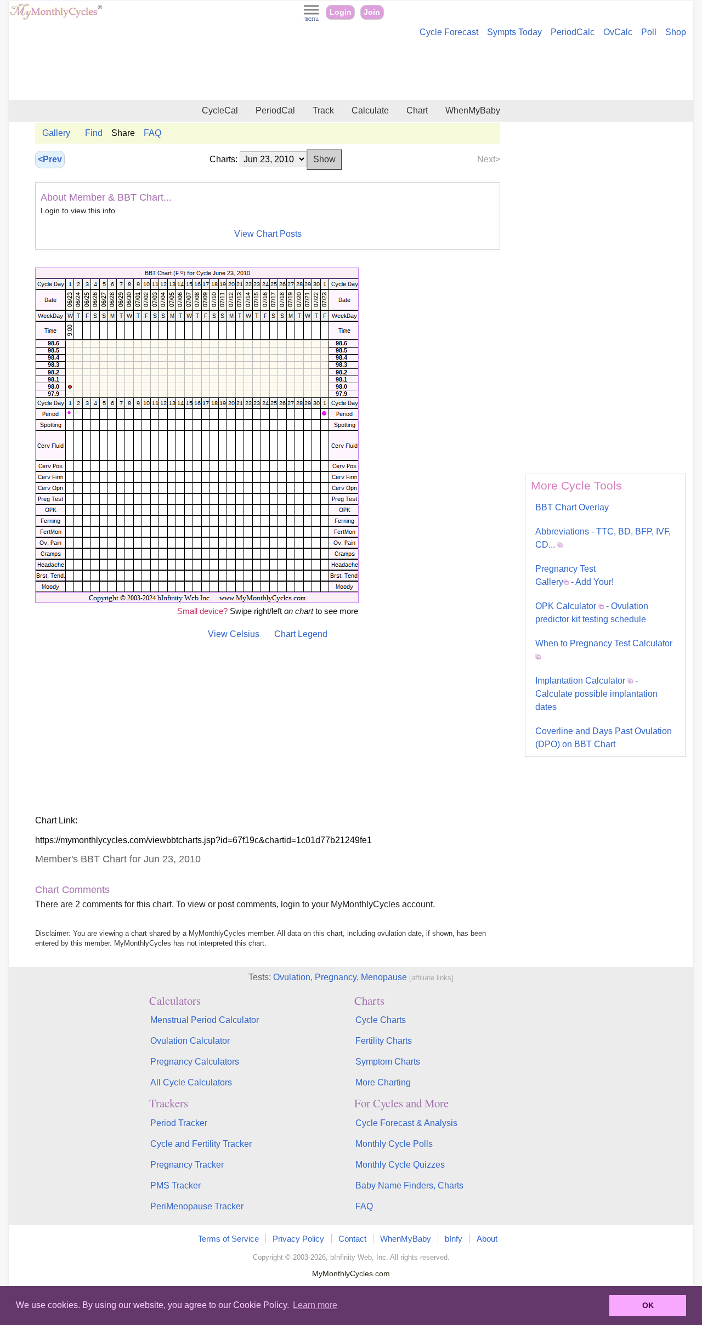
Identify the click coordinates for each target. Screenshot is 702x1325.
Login (341, 12)
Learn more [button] (315, 1305)
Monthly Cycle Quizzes (400, 1164)
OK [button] (648, 1305)
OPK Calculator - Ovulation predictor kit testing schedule (591, 612)
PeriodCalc (573, 32)
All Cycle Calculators (191, 1082)
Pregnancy (335, 977)
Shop (675, 32)
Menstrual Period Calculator (204, 1020)
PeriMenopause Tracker (197, 1206)
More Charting (383, 1082)
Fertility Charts (383, 1040)
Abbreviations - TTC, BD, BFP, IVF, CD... (603, 538)
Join (372, 12)
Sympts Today (514, 32)
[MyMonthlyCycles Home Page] (56, 17)
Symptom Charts (387, 1061)
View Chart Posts (268, 233)
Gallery (56, 133)
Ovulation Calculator (190, 1040)
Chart (417, 110)
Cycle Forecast (449, 32)
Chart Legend (300, 634)
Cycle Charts (380, 1020)
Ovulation (291, 977)
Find (94, 133)
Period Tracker (178, 1123)
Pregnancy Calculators (194, 1061)
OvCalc (617, 32)
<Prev (50, 159)
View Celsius (233, 634)
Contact (352, 1238)
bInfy (453, 1238)
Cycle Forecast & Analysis (406, 1123)
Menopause (384, 977)
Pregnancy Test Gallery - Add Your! (574, 575)
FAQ (152, 133)
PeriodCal (275, 110)
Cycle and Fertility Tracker (201, 1143)
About (487, 1238)
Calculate (370, 110)
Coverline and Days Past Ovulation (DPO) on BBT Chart (603, 737)
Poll (648, 32)
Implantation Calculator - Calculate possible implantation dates (596, 694)
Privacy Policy (298, 1238)
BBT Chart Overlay (572, 507)
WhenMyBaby (472, 110)
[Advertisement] (351, 70)
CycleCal (220, 110)
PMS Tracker (175, 1185)
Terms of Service (228, 1238)
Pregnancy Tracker (187, 1164)
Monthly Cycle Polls (394, 1143)
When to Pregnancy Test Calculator (603, 643)
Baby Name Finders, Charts (409, 1185)
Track (323, 110)
